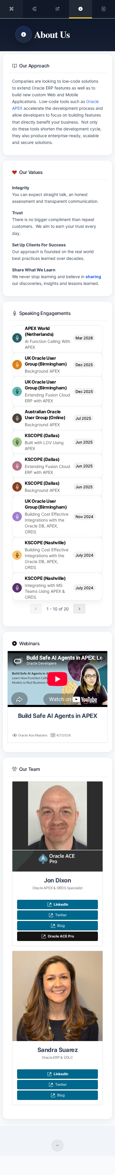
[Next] (79, 608)
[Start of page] (57, 1145)
